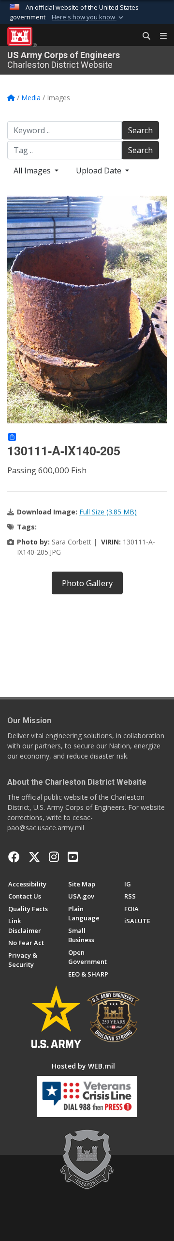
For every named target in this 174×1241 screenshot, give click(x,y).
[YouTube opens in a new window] (73, 857)
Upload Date (99, 170)
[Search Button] (143, 36)
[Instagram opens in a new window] (54, 857)
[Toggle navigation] (159, 36)
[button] (88, 17)
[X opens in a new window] (34, 857)
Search (140, 130)
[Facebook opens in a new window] (14, 857)
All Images (33, 170)
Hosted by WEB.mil (83, 1065)
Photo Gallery (87, 583)
